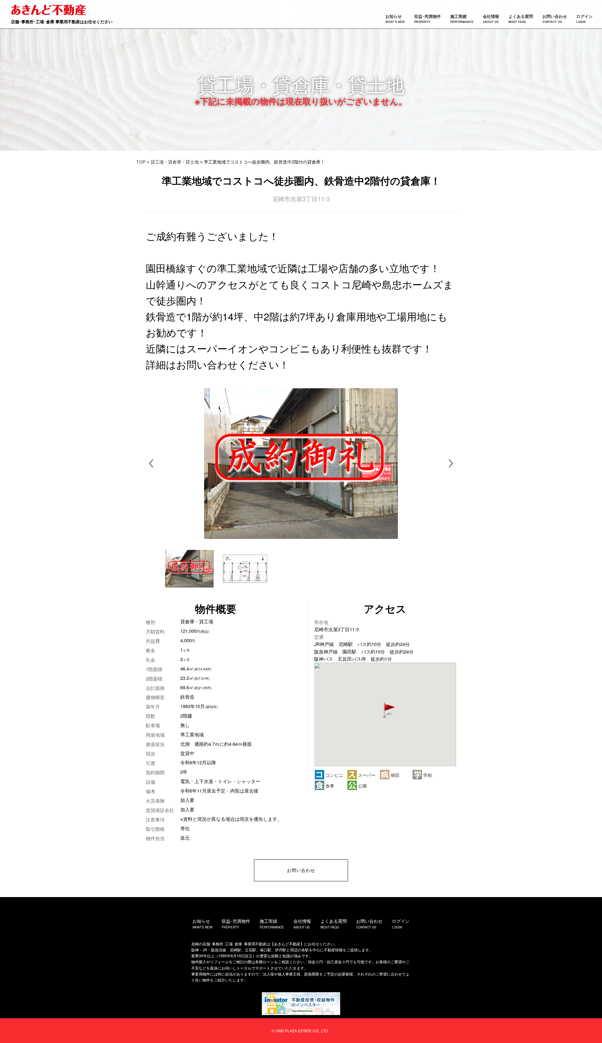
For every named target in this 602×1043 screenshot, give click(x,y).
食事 (329, 785)
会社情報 (491, 18)
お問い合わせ (554, 18)
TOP (140, 161)
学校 (427, 775)
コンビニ (333, 775)
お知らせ (395, 18)
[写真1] (301, 463)
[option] (301, 463)
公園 (362, 785)
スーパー (366, 775)
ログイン (584, 18)
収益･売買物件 (427, 18)
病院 (394, 775)
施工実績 (461, 18)
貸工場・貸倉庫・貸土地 (174, 161)
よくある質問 (521, 18)
